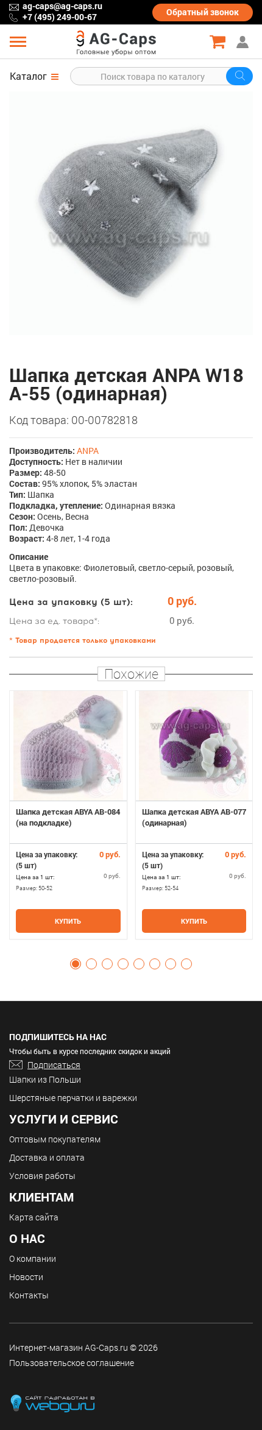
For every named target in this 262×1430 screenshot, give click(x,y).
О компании (32, 1258)
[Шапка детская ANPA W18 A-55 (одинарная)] (131, 213)
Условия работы (42, 1175)
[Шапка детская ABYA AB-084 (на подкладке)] (68, 746)
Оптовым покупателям (55, 1139)
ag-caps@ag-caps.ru (62, 6)
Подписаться (53, 1065)
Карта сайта (33, 1217)
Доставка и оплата (47, 1157)
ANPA (88, 450)
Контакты (29, 1295)
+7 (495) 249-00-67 (60, 17)
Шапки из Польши (45, 1079)
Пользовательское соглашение (71, 1362)
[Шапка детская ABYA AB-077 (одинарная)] (194, 746)
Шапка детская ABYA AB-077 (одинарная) (194, 817)
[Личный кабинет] (244, 41)
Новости (26, 1277)
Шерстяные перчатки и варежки (73, 1097)
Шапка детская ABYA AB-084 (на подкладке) (68, 817)
